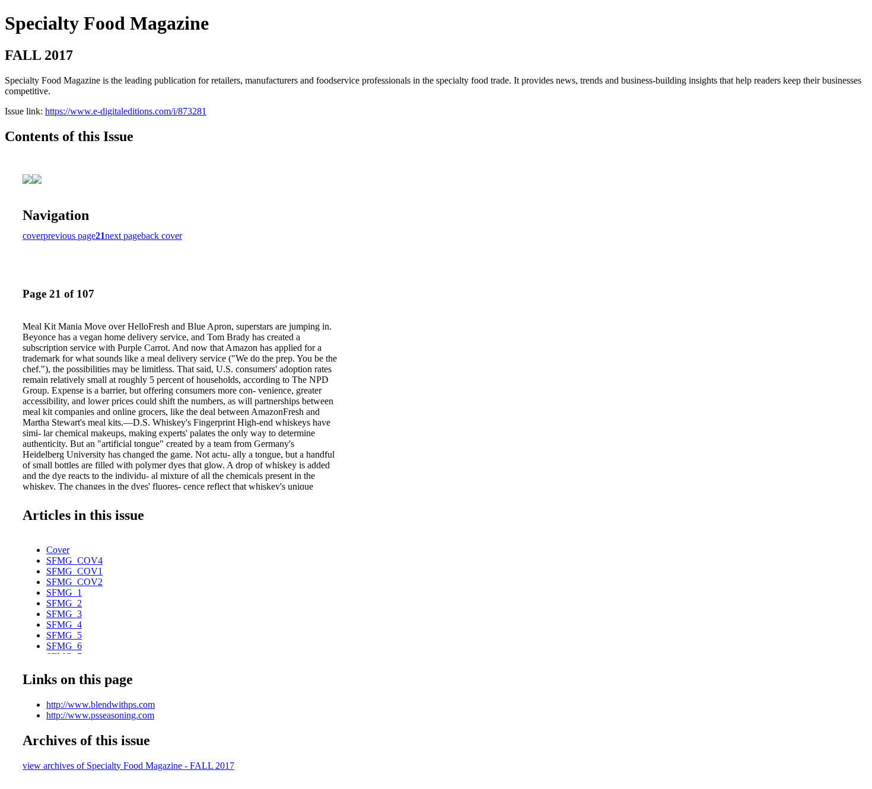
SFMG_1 (64, 592)
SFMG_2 (64, 603)
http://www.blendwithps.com (100, 704)
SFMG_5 (64, 635)
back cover (161, 236)
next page (123, 236)
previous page (69, 236)
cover (33, 236)
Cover (57, 550)
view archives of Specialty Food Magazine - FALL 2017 (128, 766)
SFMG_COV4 (74, 560)
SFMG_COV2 (74, 582)
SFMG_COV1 (74, 571)
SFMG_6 (64, 646)
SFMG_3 (64, 614)
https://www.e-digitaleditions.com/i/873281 (125, 111)
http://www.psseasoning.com (100, 715)
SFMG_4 (64, 624)
